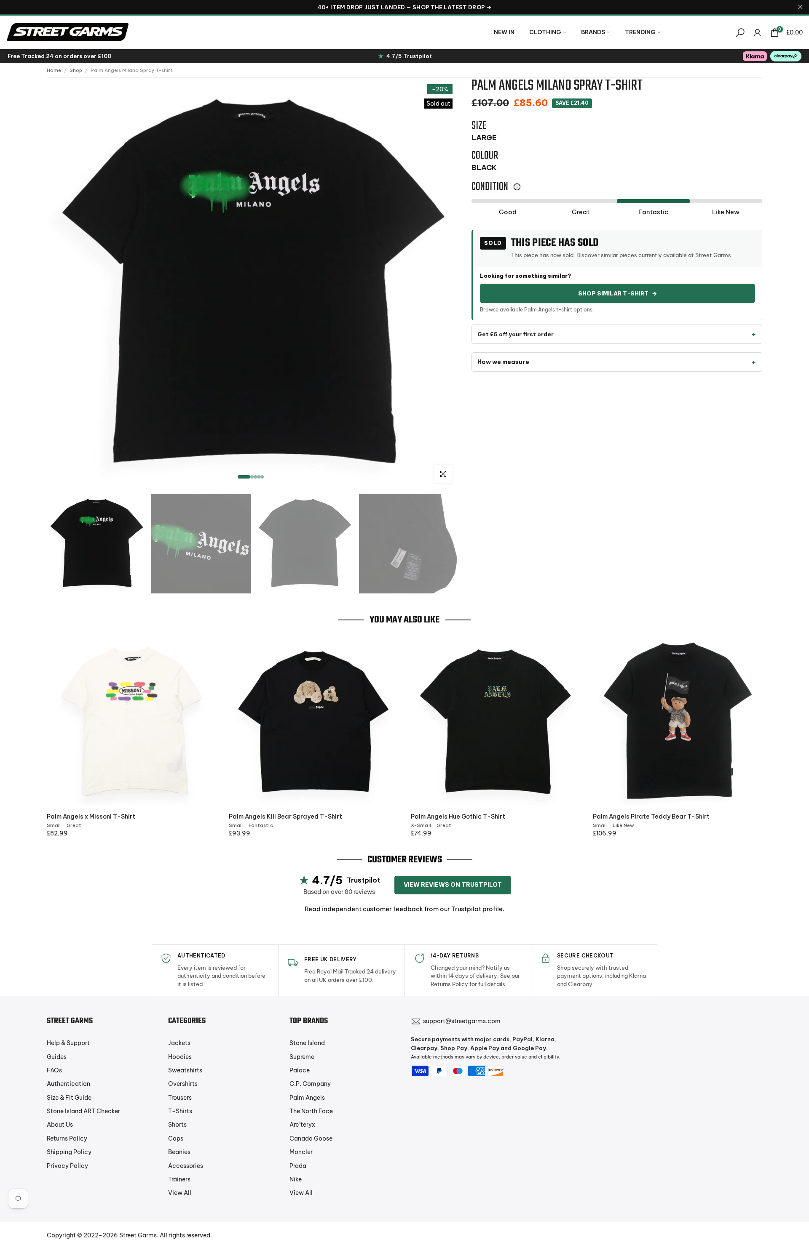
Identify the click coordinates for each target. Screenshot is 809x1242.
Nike (295, 1179)
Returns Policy (67, 1138)
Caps (175, 1138)
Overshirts (183, 1084)
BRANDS (593, 32)
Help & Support (68, 1043)
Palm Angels (307, 1097)
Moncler (301, 1152)
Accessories (185, 1166)
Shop (76, 70)
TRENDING (640, 32)
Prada (297, 1166)
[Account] (757, 32)
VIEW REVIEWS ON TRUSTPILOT (453, 884)
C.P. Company (310, 1084)
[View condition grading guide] (517, 187)
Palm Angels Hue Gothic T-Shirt (458, 816)
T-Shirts (180, 1111)
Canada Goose (310, 1138)
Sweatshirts (185, 1070)
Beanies (179, 1152)
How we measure (503, 362)
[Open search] (740, 32)
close (8, 7)
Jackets (179, 1043)
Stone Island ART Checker (83, 1111)
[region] (404, 7)
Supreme (301, 1057)
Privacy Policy (67, 1166)
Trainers (179, 1179)
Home (54, 70)
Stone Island (307, 1043)
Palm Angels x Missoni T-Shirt (91, 816)
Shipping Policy (69, 1152)
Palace (299, 1070)
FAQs (54, 1070)
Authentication (68, 1084)
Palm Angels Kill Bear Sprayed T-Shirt (285, 816)
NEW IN (504, 32)
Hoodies (180, 1057)
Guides (57, 1057)
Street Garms (138, 1235)
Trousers (180, 1097)
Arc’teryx (302, 1124)
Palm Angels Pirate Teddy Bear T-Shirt (651, 816)
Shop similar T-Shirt (617, 293)
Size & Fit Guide (69, 1097)
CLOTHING (545, 32)
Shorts (177, 1124)
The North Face (311, 1111)
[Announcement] (404, 7)
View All (179, 1193)
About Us (60, 1124)
